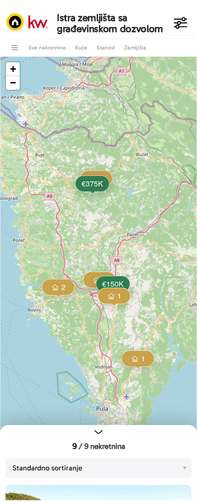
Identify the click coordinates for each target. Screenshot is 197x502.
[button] (91, 184)
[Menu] (14, 48)
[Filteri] (180, 23)
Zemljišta (135, 47)
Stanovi (106, 47)
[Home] (29, 23)
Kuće (81, 47)
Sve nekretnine (47, 47)
